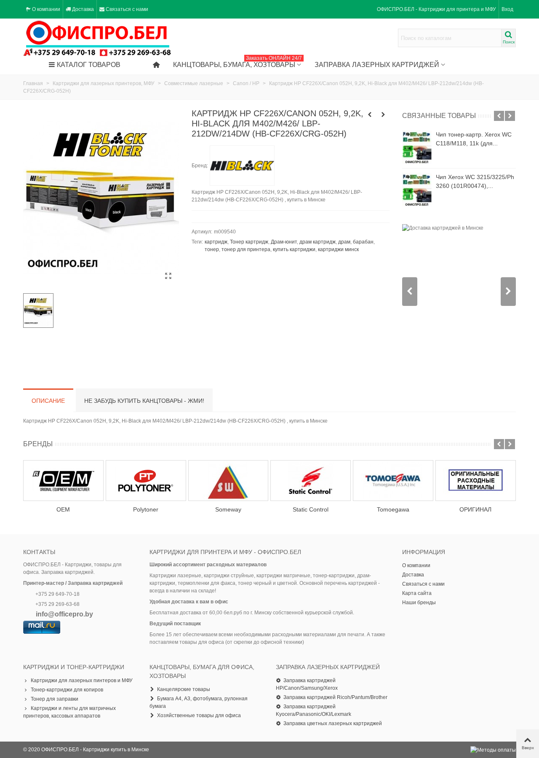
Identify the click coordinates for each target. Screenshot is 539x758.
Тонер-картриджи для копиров (67, 690)
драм (344, 242)
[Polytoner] (146, 480)
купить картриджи (294, 249)
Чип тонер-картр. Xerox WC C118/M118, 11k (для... (474, 139)
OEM (63, 509)
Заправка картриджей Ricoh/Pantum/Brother (335, 697)
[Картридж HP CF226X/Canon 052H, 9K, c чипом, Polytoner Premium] (383, 114)
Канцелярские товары (183, 689)
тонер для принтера (245, 249)
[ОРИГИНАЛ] (475, 480)
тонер (212, 249)
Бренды (38, 443)
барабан (363, 242)
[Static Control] (310, 480)
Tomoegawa (393, 509)
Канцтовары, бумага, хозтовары (237, 62)
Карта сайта (417, 593)
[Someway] (228, 480)
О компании (416, 565)
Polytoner (145, 509)
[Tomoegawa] (393, 480)
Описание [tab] (48, 400)
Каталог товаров (88, 64)
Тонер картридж (249, 242)
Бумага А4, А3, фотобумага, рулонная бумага (198, 702)
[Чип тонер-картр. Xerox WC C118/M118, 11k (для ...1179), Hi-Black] (417, 147)
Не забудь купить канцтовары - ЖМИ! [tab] (144, 400)
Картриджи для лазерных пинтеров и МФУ (82, 680)
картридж (216, 242)
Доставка (413, 575)
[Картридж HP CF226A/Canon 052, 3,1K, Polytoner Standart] (369, 114)
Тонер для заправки (54, 699)
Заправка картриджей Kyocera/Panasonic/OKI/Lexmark (313, 710)
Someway (228, 509)
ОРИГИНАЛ (475, 509)
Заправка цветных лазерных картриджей (332, 723)
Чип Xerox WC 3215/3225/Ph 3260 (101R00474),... (475, 181)
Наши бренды (419, 602)
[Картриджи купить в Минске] (97, 38)
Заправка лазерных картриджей (377, 64)
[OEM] (63, 480)
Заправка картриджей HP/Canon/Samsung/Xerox (307, 684)
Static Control (310, 509)
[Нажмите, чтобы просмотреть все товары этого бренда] (242, 165)
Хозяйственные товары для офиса (199, 715)
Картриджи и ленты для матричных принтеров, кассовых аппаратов (69, 712)
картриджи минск (338, 249)
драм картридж (317, 242)
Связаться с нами (423, 584)
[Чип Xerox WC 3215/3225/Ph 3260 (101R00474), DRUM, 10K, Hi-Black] (417, 189)
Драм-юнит (284, 242)
